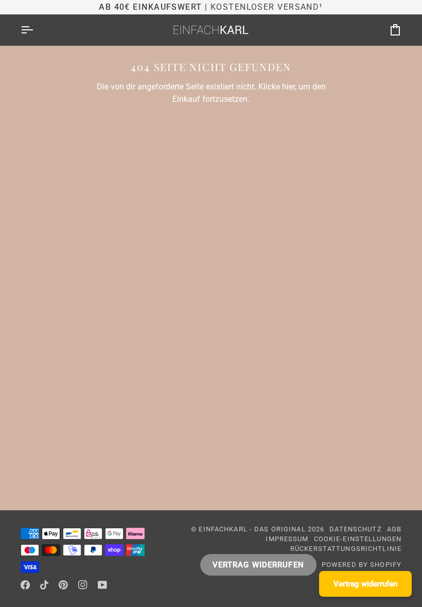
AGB (394, 529)
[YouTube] (102, 585)
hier (288, 87)
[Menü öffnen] (36, 29)
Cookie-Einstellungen (358, 539)
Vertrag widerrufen (258, 564)
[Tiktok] (44, 585)
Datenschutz (355, 529)
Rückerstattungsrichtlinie (345, 548)
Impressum (287, 539)
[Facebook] (25, 585)
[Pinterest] (63, 585)
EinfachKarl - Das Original (252, 529)
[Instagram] (82, 585)
